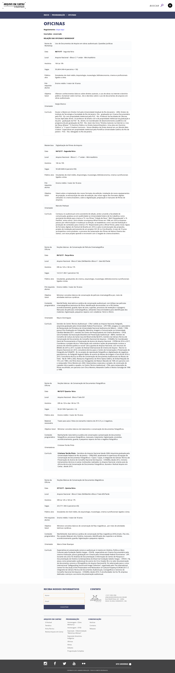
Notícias (92, 622)
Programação (58, 15)
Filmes (69, 645)
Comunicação (94, 619)
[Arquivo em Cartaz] (14, 5)
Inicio (46, 15)
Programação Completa (75, 651)
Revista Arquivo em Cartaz (54, 632)
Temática (48, 626)
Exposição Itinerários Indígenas (74, 637)
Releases (93, 629)
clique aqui (60, 29)
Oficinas (72, 15)
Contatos (93, 626)
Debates (70, 648)
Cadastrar (64, 607)
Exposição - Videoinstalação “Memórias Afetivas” (76, 632)
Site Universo (122, 664)
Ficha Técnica (49, 629)
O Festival (48, 622)
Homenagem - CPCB (74, 628)
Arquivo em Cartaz (52, 619)
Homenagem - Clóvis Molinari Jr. (74, 623)
